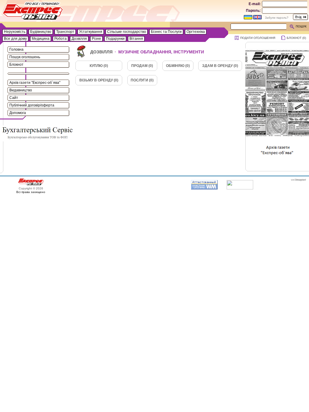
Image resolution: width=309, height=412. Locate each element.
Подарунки (115, 38)
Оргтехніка (195, 32)
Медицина (40, 38)
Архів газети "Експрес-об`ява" (34, 83)
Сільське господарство (126, 32)
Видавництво (20, 90)
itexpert (301, 179)
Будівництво (40, 32)
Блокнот (16, 64)
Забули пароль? (276, 17)
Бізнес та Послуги (166, 32)
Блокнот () (296, 38)
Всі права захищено (30, 192)
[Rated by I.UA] (240, 188)
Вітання (136, 38)
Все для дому (15, 38)
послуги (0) (142, 80)
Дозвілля (79, 38)
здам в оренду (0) (220, 66)
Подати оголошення (257, 38)
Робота (60, 38)
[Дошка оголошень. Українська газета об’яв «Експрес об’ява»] (33, 12)
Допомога (17, 113)
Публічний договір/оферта (31, 105)
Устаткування (90, 32)
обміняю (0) (178, 66)
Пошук (301, 26)
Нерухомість (14, 32)
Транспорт (65, 32)
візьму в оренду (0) (98, 80)
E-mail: (255, 4)
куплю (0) (99, 66)
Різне (96, 38)
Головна (16, 49)
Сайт (13, 98)
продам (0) (142, 66)
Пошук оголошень (24, 57)
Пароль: (253, 10)
